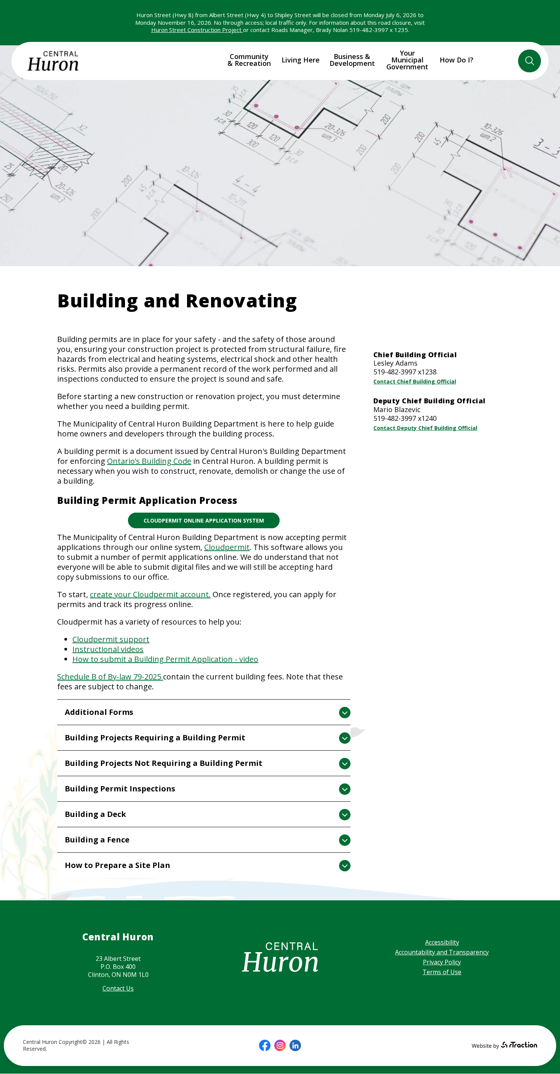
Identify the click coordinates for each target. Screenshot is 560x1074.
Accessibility (442, 942)
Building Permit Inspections (120, 788)
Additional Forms (99, 712)
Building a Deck (95, 814)
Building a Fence (97, 839)
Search (529, 60)
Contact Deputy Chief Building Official (425, 428)
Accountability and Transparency (442, 952)
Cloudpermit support (110, 639)
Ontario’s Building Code (149, 461)
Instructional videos (108, 649)
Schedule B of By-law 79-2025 (110, 676)
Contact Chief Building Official (414, 381)
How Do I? (457, 59)
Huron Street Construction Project (197, 30)
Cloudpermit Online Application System (204, 520)
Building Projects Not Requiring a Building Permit (163, 763)
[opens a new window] (264, 1045)
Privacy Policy (442, 962)
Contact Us (118, 988)
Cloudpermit (227, 547)
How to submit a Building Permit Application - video (165, 659)
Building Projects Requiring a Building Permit (155, 737)
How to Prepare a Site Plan (117, 865)
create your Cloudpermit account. (150, 594)
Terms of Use (441, 972)
